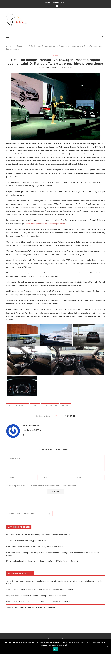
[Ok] (107, 646)
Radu (8, 601)
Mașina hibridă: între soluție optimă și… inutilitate (34, 607)
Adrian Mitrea (52, 67)
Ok (55, 649)
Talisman (65, 405)
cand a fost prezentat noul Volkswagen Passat (45, 223)
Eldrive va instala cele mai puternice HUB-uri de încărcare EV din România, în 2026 (42, 561)
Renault (20, 46)
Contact (48, 3)
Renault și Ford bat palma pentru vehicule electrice (44, 595)
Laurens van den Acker (17, 405)
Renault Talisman (50, 405)
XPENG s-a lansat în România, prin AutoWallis (26, 541)
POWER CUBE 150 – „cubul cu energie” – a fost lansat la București (42, 601)
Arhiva (63, 3)
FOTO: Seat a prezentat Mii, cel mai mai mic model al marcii (47, 589)
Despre (56, 3)
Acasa (8, 46)
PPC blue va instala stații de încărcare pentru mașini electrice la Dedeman (38, 535)
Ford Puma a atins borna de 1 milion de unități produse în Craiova (34, 546)
